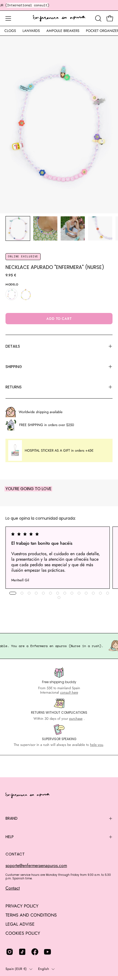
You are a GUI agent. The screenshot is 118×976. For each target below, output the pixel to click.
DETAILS (12, 346)
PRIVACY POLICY (21, 906)
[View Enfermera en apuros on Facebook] (35, 952)
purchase (76, 718)
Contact (12, 888)
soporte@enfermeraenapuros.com (36, 865)
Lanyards (31, 30)
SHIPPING (13, 366)
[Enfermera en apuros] (59, 18)
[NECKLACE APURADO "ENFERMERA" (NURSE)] (17, 228)
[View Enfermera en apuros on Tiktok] (22, 952)
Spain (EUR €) (16, 968)
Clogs (10, 30)
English (43, 968)
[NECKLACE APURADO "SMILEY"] (26, 294)
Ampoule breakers (62, 30)
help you (96, 744)
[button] (98, 18)
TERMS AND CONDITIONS (31, 915)
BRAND (11, 818)
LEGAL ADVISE (20, 924)
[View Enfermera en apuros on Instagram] (9, 952)
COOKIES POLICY (22, 933)
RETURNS (13, 387)
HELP (9, 836)
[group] (59, 558)
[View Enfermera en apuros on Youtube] (47, 952)
